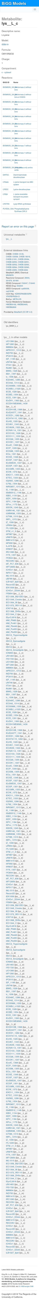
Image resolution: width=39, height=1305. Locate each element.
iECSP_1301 (12, 465)
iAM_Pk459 (11, 631)
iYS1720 (10, 658)
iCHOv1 (10, 569)
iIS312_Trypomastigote (16, 634)
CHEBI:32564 (11, 267)
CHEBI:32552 (11, 264)
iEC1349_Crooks (14, 599)
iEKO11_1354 (13, 474)
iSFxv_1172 (12, 504)
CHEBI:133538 (12, 256)
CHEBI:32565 (23, 267)
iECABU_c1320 (13, 388)
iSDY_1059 (11, 498)
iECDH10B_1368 (14, 409)
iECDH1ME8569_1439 (16, 403)
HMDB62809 (11, 307)
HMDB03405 (22, 304)
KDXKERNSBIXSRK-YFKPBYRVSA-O (19, 295)
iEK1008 (10, 587)
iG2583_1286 (12, 480)
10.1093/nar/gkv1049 (25, 1286)
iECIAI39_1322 (13, 427)
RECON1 (10, 560)
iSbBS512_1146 (14, 492)
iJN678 (9, 536)
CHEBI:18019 (24, 256)
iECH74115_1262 (14, 418)
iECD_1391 (11, 397)
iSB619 (5, 44)
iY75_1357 (11, 554)
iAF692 (9, 542)
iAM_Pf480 (11, 620)
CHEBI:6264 (23, 269)
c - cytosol (6, 72)
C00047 (24, 283)
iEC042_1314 (12, 382)
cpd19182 (10, 291)
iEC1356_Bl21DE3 (15, 596)
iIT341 (9, 364)
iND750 (10, 352)
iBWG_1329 (12, 370)
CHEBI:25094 (23, 259)
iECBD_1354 (12, 394)
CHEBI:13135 (18, 253)
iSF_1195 (11, 358)
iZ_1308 (10, 522)
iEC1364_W (12, 602)
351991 (16, 280)
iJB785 (9, 578)
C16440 (32, 283)
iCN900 (10, 652)
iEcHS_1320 (12, 421)
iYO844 (9, 557)
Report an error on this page (18, 226)
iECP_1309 (11, 447)
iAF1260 (10, 344)
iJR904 (9, 525)
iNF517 (9, 572)
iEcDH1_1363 (13, 400)
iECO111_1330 (13, 436)
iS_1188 (10, 489)
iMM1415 (10, 539)
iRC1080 (10, 551)
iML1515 (10, 575)
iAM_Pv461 (11, 623)
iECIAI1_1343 (13, 424)
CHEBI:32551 (23, 261)
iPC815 (9, 355)
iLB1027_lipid (12, 581)
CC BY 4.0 (27, 311)
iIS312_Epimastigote (15, 640)
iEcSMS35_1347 (14, 462)
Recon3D (10, 584)
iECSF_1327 (12, 459)
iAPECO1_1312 (13, 349)
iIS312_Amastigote (15, 649)
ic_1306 (10, 376)
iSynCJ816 (11, 617)
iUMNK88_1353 (13, 513)
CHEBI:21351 (11, 259)
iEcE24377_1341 (14, 412)
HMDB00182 (11, 304)
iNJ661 (9, 367)
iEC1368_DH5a (13, 611)
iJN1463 (10, 655)
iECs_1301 (11, 453)
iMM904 (10, 346)
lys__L (9, 238)
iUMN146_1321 (13, 510)
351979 (9, 280)
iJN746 (9, 361)
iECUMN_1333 (13, 468)
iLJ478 (9, 545)
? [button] (35, 226)
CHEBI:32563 (23, 264)
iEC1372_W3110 (14, 605)
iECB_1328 (11, 391)
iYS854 (9, 593)
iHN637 (10, 548)
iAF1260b (11, 566)
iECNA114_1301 (14, 430)
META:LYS (17, 299)
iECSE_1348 (12, 456)
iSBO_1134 (11, 495)
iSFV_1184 (11, 501)
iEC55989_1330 (14, 385)
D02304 (20, 285)
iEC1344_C (11, 614)
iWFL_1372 (11, 519)
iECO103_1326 (13, 433)
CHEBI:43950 (11, 269)
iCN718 (10, 608)
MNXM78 (9, 275)
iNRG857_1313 (13, 486)
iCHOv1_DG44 (13, 590)
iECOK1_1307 (13, 441)
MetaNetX (18, 311)
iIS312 (9, 646)
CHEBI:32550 (11, 261)
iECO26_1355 (13, 438)
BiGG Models (14, 3)
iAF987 (9, 534)
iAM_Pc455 (11, 629)
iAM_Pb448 (11, 626)
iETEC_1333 (12, 477)
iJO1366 (10, 341)
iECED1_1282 (13, 415)
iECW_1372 (12, 471)
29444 (26, 277)
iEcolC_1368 (12, 444)
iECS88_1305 (13, 450)
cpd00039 (25, 288)
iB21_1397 (11, 373)
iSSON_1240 (12, 507)
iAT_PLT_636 (12, 563)
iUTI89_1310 (12, 516)
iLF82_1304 (12, 483)
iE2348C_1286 (13, 379)
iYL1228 (10, 528)
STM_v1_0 (11, 531)
